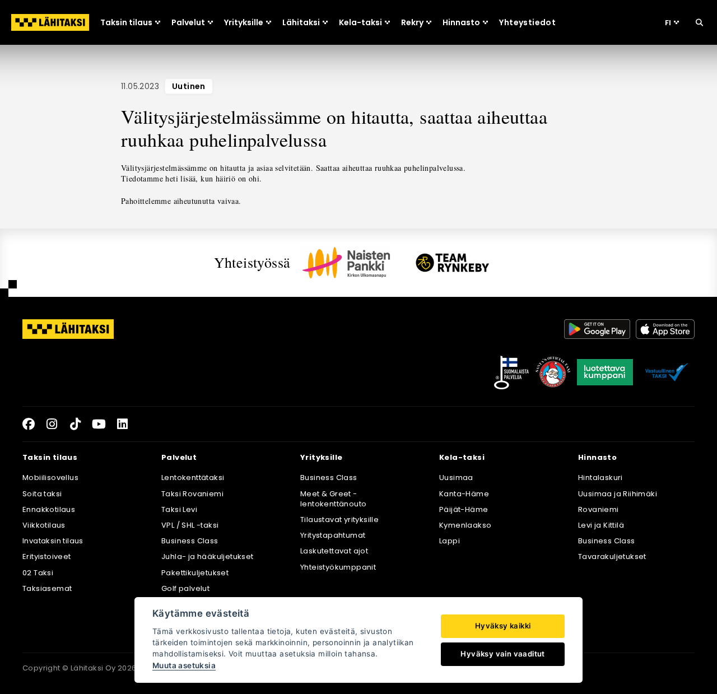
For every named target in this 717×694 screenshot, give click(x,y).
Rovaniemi (598, 509)
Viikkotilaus (44, 525)
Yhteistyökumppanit (338, 567)
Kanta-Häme (464, 493)
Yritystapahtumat (332, 535)
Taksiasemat (47, 588)
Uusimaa (456, 477)
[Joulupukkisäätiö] (552, 372)
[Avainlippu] (511, 372)
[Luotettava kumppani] (605, 372)
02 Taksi (37, 572)
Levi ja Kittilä (601, 525)
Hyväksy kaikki (503, 625)
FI (668, 22)
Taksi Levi (179, 509)
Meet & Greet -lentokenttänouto (333, 498)
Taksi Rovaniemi (192, 493)
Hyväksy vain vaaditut (502, 653)
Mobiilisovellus (50, 477)
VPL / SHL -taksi (189, 525)
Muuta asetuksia (184, 665)
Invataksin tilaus (52, 540)
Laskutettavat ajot (334, 551)
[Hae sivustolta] (699, 22)
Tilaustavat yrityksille (339, 519)
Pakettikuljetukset (195, 572)
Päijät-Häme (463, 509)
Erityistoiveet (46, 556)
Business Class (189, 540)
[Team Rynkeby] (452, 262)
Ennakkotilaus (48, 509)
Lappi (449, 540)
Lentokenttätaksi (192, 477)
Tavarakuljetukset (612, 556)
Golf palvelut (185, 588)
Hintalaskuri (600, 477)
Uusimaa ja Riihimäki (617, 493)
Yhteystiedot (527, 22)
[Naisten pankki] (346, 262)
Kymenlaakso (465, 525)
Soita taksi (42, 493)
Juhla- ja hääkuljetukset (207, 556)
